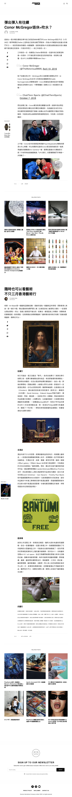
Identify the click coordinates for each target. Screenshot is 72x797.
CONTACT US (45, 790)
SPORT (26, 183)
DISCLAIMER (37, 790)
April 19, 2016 (50, 68)
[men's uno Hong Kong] (36, 3)
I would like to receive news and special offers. (37, 773)
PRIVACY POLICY (27, 790)
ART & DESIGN (24, 636)
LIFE (22, 183)
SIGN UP (60, 769)
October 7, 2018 (28, 97)
